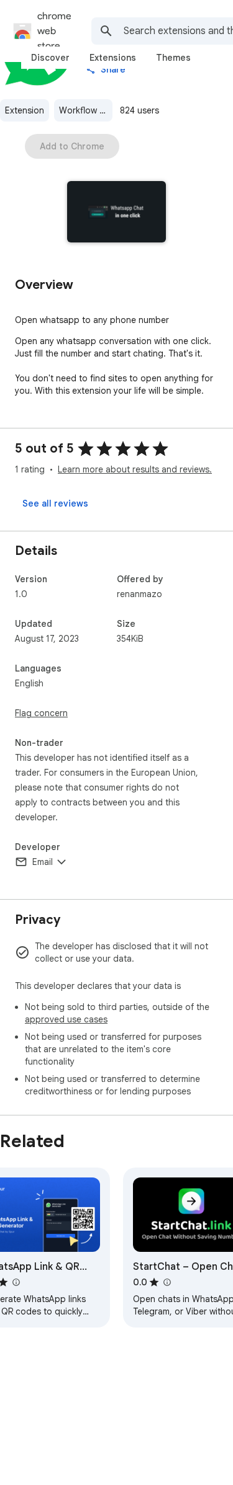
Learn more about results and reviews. (135, 469)
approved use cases (66, 1019)
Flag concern (41, 713)
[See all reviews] (55, 503)
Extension (24, 110)
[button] (116, 213)
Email (42, 861)
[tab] (50, 58)
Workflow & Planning (85, 110)
